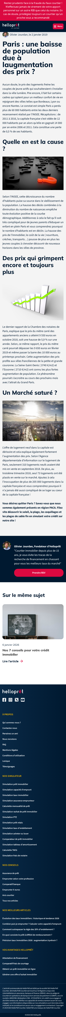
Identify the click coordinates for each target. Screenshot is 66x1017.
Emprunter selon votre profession (18, 878)
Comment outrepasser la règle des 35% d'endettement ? (28, 929)
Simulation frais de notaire (14, 855)
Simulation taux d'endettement (17, 828)
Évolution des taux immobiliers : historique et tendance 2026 (30, 918)
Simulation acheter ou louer (15, 833)
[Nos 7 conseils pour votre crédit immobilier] (33, 621)
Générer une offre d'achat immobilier (19, 974)
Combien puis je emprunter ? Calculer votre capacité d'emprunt (31, 924)
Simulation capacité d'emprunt (16, 789)
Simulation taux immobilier (15, 795)
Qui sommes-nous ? (11, 722)
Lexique (6, 761)
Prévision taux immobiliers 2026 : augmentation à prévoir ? (29, 940)
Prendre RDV (38, 572)
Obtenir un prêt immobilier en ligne (18, 969)
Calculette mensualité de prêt (16, 806)
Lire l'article (10, 661)
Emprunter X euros (11, 889)
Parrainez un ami (10, 733)
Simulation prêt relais (12, 822)
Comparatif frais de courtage (15, 963)
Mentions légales (10, 750)
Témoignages (8, 766)
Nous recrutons (9, 739)
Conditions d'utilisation (13, 755)
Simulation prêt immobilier (15, 784)
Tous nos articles (10, 900)
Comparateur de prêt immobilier (17, 839)
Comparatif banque (11, 884)
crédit (54, 516)
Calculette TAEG (9, 850)
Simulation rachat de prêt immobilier (19, 811)
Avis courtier (8, 895)
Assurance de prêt (10, 873)
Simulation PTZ (9, 817)
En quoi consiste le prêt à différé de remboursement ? (27, 934)
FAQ (4, 744)
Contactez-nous (9, 728)
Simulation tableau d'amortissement (19, 844)
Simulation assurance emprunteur (18, 800)
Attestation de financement (15, 958)
